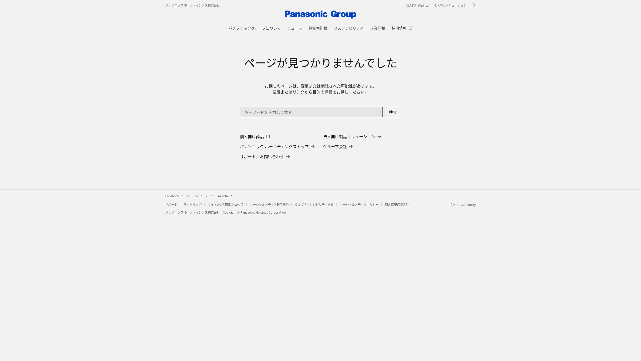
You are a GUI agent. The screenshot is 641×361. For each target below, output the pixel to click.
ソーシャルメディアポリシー (359, 204)
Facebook (172, 196)
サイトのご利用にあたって (226, 204)
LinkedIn (222, 196)
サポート (171, 204)
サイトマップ (193, 204)
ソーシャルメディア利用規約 (269, 204)
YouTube (192, 196)
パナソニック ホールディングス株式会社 (192, 5)
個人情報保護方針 (397, 204)
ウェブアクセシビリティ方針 (314, 204)
